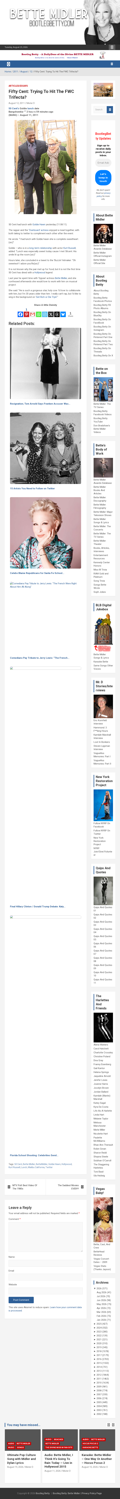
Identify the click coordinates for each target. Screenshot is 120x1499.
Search (110, 109)
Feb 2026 (101, 1316)
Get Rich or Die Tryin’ (46, 297)
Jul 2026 (101, 1296)
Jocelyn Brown (101, 1087)
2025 (99, 1323)
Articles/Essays (18, 86)
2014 (99, 1367)
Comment (15, 1219)
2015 (99, 1363)
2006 (99, 1398)
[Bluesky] (63, 312)
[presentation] (108, 1425)
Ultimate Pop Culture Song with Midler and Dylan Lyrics (21, 1458)
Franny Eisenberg (102, 1064)
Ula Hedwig (99, 1175)
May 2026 (102, 1304)
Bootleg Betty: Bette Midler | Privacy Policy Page (77, 1493)
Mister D (31, 103)
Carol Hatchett (101, 1048)
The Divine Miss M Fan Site (58, 1447)
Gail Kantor (99, 1068)
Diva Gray (98, 1060)
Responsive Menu (112, 47)
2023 (99, 1331)
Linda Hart (99, 1114)
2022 (99, 1335)
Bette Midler (61, 278)
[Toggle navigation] (8, 64)
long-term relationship (40, 248)
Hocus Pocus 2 (90, 1443)
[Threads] (57, 312)
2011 (99, 1378)
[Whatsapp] (38, 312)
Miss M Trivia (100, 569)
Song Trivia (99, 580)
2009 (99, 1386)
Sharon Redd (100, 1152)
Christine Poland (102, 1056)
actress (45, 230)
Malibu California (36, 1167)
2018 (99, 1351)
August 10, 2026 (90, 1467)
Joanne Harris (101, 1084)
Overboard (34, 230)
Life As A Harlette (103, 1110)
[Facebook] (20, 312)
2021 (99, 1339)
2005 (99, 1402)
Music (11, 1447)
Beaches (58, 1439)
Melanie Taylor (101, 1118)
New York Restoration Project (100, 841)
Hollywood (39, 272)
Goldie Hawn (38, 224)
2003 (99, 1410)
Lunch (24, 1167)
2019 (99, 1347)
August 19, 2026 (15, 1467)
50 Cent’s (14, 108)
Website (13, 1284)
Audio (11, 1443)
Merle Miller (99, 1129)
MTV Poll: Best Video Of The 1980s (24, 1187)
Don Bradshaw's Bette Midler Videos (102, 429)
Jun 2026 (101, 1300)
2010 (99, 1382)
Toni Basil (98, 1171)
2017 (99, 1355)
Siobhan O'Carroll (102, 1160)
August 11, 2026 (53, 1471)
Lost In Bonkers (102, 742)
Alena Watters (101, 1044)
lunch (31, 108)
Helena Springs (101, 1072)
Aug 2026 (101, 1292)
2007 (99, 1394)
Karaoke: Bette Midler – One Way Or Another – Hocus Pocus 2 (97, 1458)
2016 (99, 1359)
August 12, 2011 (17, 103)
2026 (99, 1288)
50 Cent (18, 1164)
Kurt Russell (69, 248)
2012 (99, 1374)
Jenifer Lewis (100, 1080)
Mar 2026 (101, 1312)
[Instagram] (45, 312)
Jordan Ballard (101, 1091)
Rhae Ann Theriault (103, 1144)
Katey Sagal (100, 1103)
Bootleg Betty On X (103, 355)
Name (12, 1257)
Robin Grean (100, 1148)
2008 (99, 1390)
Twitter (49, 1167)
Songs (20, 1447)
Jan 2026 (101, 1319)
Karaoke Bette (101, 661)
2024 (99, 1327)
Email (11, 1270)
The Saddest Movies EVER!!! (68, 1187)
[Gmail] (32, 312)
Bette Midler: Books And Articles (100, 490)
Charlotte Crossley (103, 1052)
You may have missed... (23, 1425)
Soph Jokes (100, 592)
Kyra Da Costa (101, 1106)
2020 (99, 1343)
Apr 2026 (101, 1308)
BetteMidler (42, 1164)
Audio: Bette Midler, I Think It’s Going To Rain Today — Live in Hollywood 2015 (59, 1460)
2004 (99, 1406)
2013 (99, 1370)
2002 (99, 1414)
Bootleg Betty (43, 1493)
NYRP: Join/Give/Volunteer (103, 851)
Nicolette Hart (101, 1133)
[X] (51, 312)
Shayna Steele (101, 1156)
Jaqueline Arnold (102, 1076)
